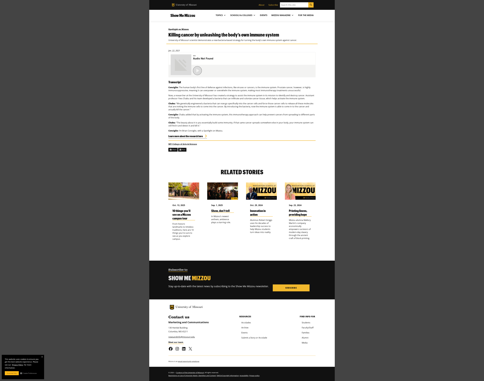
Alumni (305, 337)
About (261, 5)
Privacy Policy (17, 365)
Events (263, 15)
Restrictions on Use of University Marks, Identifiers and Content (192, 375)
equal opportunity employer (188, 361)
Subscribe (273, 5)
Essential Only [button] (12, 373)
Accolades (246, 322)
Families (305, 332)
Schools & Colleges (243, 15)
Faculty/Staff (308, 327)
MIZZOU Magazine (282, 15)
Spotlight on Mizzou (178, 29)
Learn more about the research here (185, 136)
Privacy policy (254, 375)
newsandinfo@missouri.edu (181, 337)
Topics (221, 15)
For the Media (306, 15)
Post (183, 149)
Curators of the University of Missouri (190, 372)
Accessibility (244, 375)
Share (174, 149)
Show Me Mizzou (182, 15)
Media (305, 342)
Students (306, 322)
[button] (28, 373)
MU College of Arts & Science (182, 144)
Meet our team (175, 342)
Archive (244, 327)
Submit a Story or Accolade (254, 337)
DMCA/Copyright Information (228, 375)
